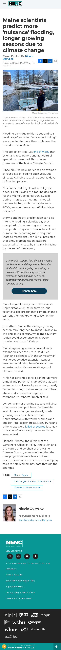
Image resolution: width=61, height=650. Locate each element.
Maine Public (21, 475)
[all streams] (57, 646)
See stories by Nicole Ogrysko (35, 520)
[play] (4, 646)
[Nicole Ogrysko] (9, 512)
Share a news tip (14, 575)
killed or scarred (35, 426)
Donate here (29, 291)
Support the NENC (15, 587)
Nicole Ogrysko (31, 508)
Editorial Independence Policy (20, 581)
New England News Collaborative (32, 481)
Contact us (11, 569)
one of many (41, 151)
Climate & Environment (27, 487)
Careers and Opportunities (19, 599)
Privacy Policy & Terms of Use (20, 593)
